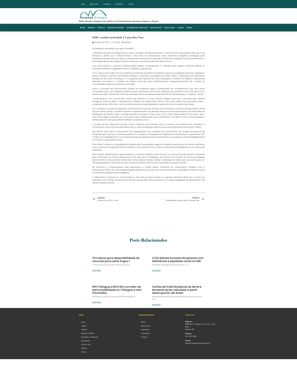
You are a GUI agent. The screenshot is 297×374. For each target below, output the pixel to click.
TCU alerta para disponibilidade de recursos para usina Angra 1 (115, 259)
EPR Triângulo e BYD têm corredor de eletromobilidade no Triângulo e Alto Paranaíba (116, 290)
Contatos (131, 4)
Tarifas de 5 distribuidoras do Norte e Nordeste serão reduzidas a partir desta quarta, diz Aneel (177, 290)
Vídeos (189, 27)
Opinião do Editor (115, 27)
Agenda (180, 27)
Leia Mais (96, 270)
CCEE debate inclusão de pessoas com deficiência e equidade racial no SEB (178, 259)
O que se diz (169, 27)
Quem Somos (94, 4)
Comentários (119, 4)
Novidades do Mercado (137, 27)
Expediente (107, 4)
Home (83, 4)
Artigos (91, 27)
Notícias (101, 27)
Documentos (156, 27)
